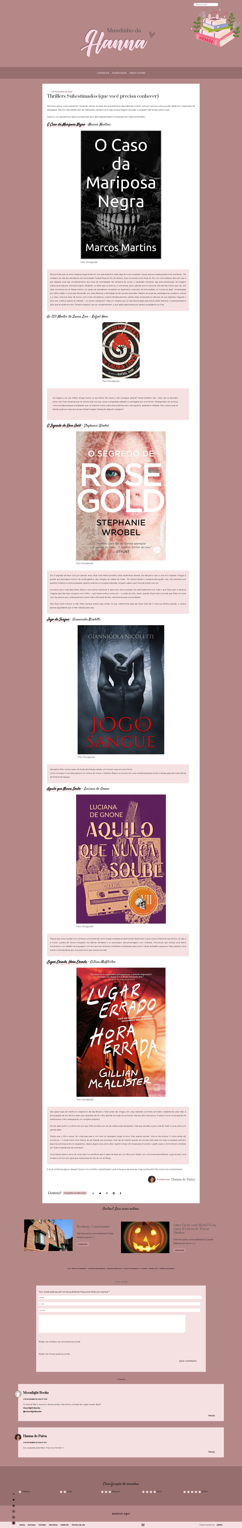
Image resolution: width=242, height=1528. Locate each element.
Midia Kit (65, 1525)
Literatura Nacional (114, 1268)
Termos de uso (78, 1525)
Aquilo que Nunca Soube (64, 788)
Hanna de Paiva (35, 1436)
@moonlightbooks (32, 1411)
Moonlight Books (36, 1393)
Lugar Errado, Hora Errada (67, 962)
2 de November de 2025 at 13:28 (35, 1399)
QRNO (220, 1525)
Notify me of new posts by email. (54, 1354)
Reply (211, 1415)
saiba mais (82, 1244)
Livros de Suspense (131, 1268)
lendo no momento (79, 1268)
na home (144, 1268)
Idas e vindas (137, 72)
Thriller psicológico (167, 1268)
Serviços (32, 1525)
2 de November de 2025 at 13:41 (35, 1442)
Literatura (103, 72)
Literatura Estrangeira (96, 1268)
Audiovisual (119, 72)
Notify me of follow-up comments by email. (59, 1341)
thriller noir (153, 1268)
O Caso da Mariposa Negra (66, 124)
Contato (42, 1525)
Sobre (22, 1525)
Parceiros (53, 1525)
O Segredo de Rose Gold (64, 425)
